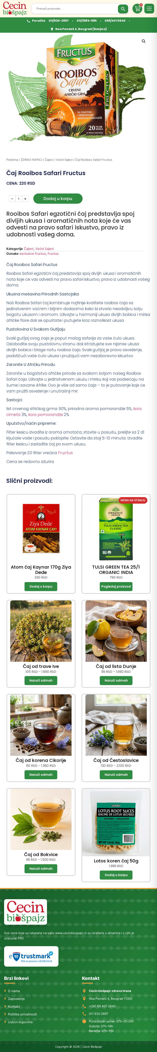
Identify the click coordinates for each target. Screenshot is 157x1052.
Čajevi (49, 160)
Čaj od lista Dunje (116, 666)
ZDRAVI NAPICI (31, 160)
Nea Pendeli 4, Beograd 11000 (110, 999)
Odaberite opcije (41, 680)
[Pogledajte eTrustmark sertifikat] (31, 956)
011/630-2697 (59, 21)
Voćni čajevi (64, 160)
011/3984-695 (87, 21)
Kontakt (14, 1006)
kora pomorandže (45, 414)
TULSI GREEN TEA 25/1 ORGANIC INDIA (116, 570)
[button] (143, 41)
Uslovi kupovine (20, 1022)
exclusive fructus (33, 254)
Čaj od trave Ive (41, 666)
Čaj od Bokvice (41, 854)
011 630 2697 (98, 1014)
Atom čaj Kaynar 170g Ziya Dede (41, 570)
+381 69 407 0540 (102, 1006)
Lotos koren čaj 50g (116, 861)
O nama (14, 991)
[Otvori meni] (149, 8)
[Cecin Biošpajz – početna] (15, 9)
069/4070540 (115, 21)
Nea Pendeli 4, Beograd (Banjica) (81, 29)
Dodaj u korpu (58, 198)
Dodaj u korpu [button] (41, 586)
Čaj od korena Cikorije (41, 760)
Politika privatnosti (22, 1014)
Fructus (65, 453)
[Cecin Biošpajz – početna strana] (25, 912)
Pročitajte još (116, 586)
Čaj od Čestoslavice (116, 760)
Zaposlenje (16, 999)
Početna (12, 160)
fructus (53, 254)
